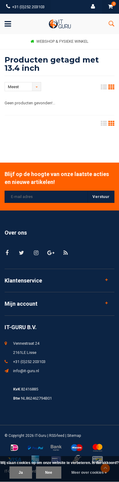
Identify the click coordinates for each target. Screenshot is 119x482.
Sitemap (74, 435)
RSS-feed (56, 435)
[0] (110, 7)
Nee (48, 472)
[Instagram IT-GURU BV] (36, 253)
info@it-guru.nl (26, 371)
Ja (21, 472)
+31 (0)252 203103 (28, 7)
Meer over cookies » (89, 472)
